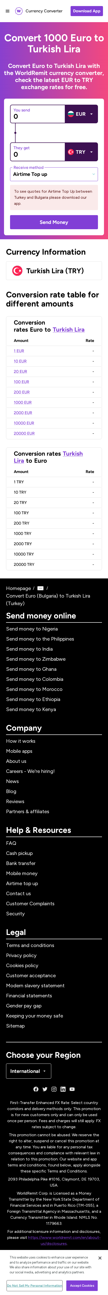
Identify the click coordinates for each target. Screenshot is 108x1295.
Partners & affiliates (27, 811)
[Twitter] (44, 1089)
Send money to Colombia (34, 679)
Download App (86, 11)
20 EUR (20, 371)
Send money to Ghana (31, 669)
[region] (54, 1272)
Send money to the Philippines (40, 639)
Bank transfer (20, 863)
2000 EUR (23, 412)
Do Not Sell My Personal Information (34, 1285)
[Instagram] (54, 1089)
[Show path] (40, 588)
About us (16, 761)
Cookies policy (22, 965)
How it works (20, 741)
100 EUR (21, 381)
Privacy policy (21, 955)
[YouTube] (72, 1089)
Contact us (18, 893)
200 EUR (22, 392)
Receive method (28, 167)
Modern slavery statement (35, 986)
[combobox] (54, 174)
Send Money (54, 222)
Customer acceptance (31, 975)
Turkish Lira (69, 329)
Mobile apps (19, 751)
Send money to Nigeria (32, 629)
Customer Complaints (30, 903)
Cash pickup (19, 853)
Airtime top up (22, 883)
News (12, 781)
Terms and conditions (30, 945)
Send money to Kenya (31, 709)
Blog (11, 791)
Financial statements (29, 996)
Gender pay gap (23, 1006)
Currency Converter (44, 11)
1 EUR (19, 350)
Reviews (15, 801)
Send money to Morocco (34, 689)
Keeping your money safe (34, 1016)
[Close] (99, 1258)
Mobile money (22, 873)
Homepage (18, 588)
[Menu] (7, 11)
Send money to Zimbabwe (36, 659)
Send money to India (29, 649)
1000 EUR (23, 402)
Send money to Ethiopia (33, 699)
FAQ (11, 843)
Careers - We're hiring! (30, 771)
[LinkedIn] (63, 1089)
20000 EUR (24, 433)
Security (15, 914)
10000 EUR (24, 423)
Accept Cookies (82, 1285)
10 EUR (20, 361)
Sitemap (15, 1026)
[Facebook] (35, 1089)
